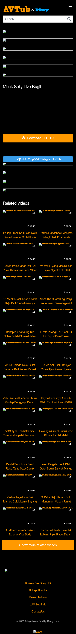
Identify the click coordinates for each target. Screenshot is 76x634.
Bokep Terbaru (38, 597)
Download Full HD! (40, 137)
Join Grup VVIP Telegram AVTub (41, 159)
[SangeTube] (27, 9)
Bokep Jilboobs (38, 590)
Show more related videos (38, 544)
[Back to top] (70, 626)
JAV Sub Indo (38, 604)
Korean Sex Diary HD (38, 583)
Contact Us (38, 611)
